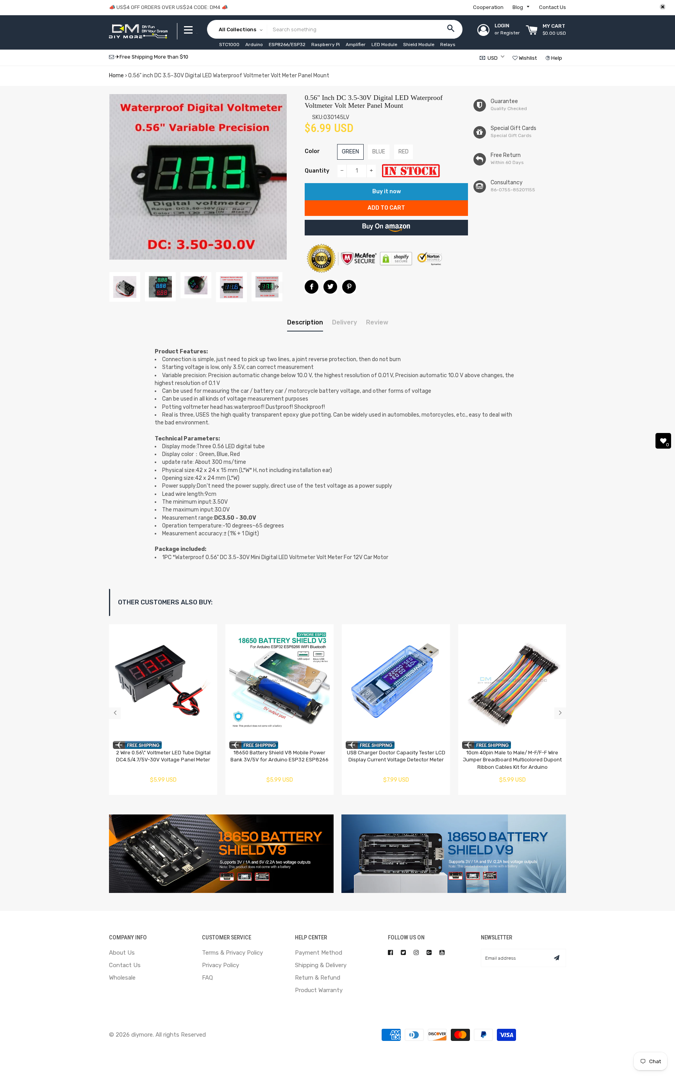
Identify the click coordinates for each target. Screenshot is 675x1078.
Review (377, 322)
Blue (378, 151)
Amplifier (356, 44)
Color (312, 151)
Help (556, 58)
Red (403, 151)
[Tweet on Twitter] (330, 287)
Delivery (344, 322)
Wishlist (527, 58)
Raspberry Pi (325, 44)
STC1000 (229, 44)
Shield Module (418, 44)
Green (350, 151)
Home (116, 75)
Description (305, 322)
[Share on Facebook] (311, 287)
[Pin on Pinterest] (349, 287)
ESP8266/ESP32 (287, 44)
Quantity (317, 170)
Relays (447, 44)
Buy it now (386, 191)
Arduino (254, 44)
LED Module (384, 44)
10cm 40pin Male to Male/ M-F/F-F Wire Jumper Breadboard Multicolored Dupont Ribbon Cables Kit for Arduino (512, 760)
